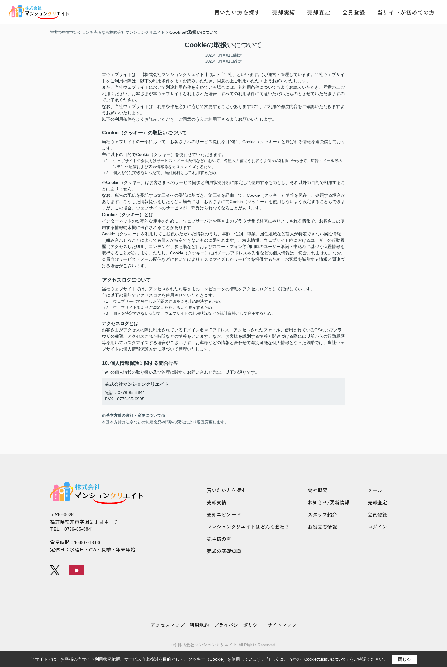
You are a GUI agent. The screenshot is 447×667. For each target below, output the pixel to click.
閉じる (404, 659)
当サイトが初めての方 (406, 12)
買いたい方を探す (237, 12)
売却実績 (283, 12)
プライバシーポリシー (238, 624)
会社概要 (317, 490)
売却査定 (318, 12)
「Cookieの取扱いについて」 (325, 659)
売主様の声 (219, 538)
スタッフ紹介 (322, 514)
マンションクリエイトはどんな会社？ (248, 526)
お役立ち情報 (322, 526)
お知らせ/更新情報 (328, 502)
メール (375, 490)
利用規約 (199, 624)
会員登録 (353, 12)
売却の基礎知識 (224, 551)
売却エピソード (224, 514)
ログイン (377, 526)
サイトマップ (281, 624)
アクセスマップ (168, 624)
